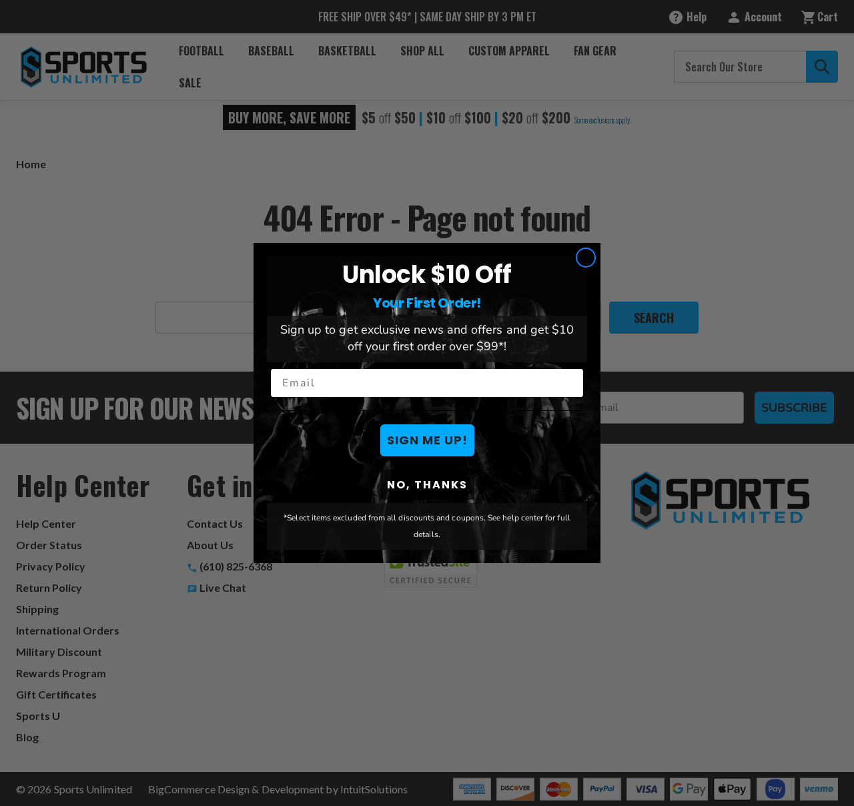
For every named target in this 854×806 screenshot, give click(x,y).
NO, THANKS (427, 484)
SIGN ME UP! (427, 440)
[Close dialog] (586, 258)
